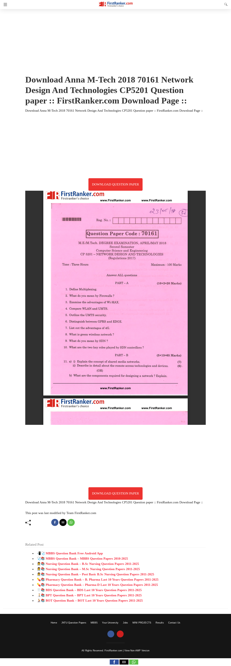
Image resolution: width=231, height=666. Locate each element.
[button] (114, 662)
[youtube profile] (120, 634)
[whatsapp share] (71, 522)
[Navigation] (4, 4)
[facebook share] (54, 522)
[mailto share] (63, 522)
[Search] (225, 4)
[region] (115, 41)
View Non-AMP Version (136, 650)
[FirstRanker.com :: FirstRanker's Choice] (115, 2)
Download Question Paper (115, 184)
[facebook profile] (110, 634)
